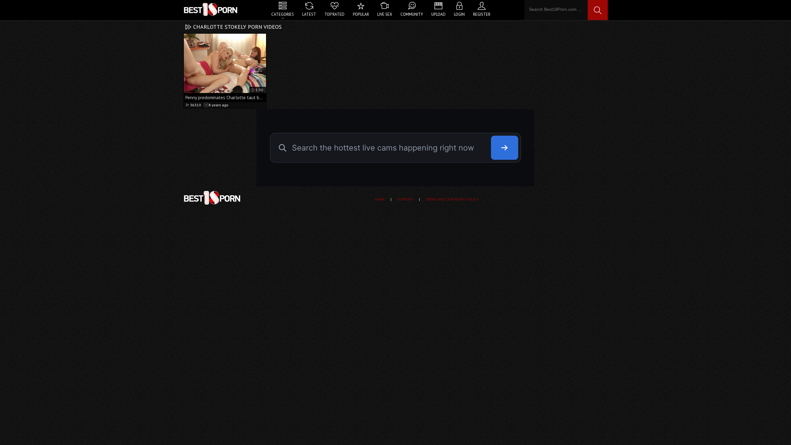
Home (380, 199)
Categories (282, 14)
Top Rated (334, 14)
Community (411, 14)
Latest (309, 14)
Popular (361, 14)
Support (405, 199)
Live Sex (384, 14)
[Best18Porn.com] (211, 9)
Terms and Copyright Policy (452, 199)
